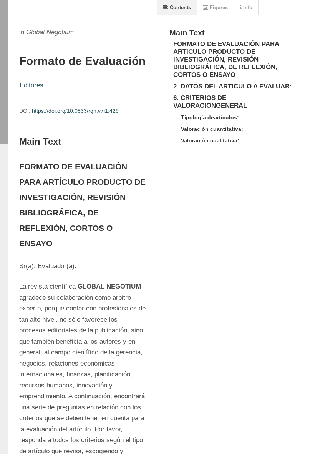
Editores (31, 85)
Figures (218, 7)
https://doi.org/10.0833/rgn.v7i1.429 (75, 111)
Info (247, 7)
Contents (179, 7)
